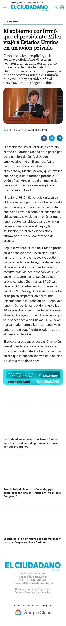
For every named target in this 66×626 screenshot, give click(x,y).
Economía (10, 21)
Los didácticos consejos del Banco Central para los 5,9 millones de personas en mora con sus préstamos (30, 443)
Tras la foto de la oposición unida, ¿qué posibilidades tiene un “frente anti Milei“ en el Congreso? (32, 493)
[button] (5, 6)
